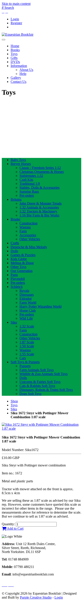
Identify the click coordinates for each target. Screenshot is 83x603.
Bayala (24, 290)
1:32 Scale (26, 326)
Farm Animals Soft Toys (36, 370)
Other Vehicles (29, 239)
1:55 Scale (26, 354)
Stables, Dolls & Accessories (39, 187)
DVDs (15, 62)
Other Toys (18, 267)
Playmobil (18, 279)
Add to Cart (14, 528)
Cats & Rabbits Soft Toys (37, 386)
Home (15, 46)
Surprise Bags (29, 191)
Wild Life (26, 318)
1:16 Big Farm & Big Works (39, 215)
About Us (26, 70)
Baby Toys (18, 160)
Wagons (25, 227)
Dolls (14, 251)
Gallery (16, 78)
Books (15, 50)
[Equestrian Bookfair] (17, 34)
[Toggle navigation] (3, 39)
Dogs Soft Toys (30, 394)
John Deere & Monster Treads (40, 203)
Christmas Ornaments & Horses (41, 172)
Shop (14, 401)
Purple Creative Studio (36, 597)
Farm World (27, 302)
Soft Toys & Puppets (25, 362)
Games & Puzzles (23, 255)
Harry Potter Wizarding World (40, 306)
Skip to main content (16, 4)
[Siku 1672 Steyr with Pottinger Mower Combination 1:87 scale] (41, 428)
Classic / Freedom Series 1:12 (40, 168)
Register (16, 23)
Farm (23, 231)
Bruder (15, 219)
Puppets (25, 366)
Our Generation (22, 271)
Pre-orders (26, 195)
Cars (22, 358)
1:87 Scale (26, 342)
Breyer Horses (21, 164)
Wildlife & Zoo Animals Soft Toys (43, 374)
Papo (14, 275)
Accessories (27, 235)
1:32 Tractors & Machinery (38, 211)
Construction (28, 223)
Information (19, 66)
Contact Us (18, 81)
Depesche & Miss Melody (29, 247)
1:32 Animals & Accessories (39, 207)
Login (15, 19)
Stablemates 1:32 (31, 176)
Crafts (15, 243)
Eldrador (25, 298)
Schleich (17, 287)
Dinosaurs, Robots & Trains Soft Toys (46, 390)
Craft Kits (26, 179)
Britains (16, 199)
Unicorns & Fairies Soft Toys (39, 382)
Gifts (14, 58)
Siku (14, 322)
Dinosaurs (26, 294)
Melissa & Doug (22, 263)
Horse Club (27, 310)
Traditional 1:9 (29, 183)
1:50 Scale (26, 346)
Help (22, 74)
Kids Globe (19, 259)
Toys (14, 54)
